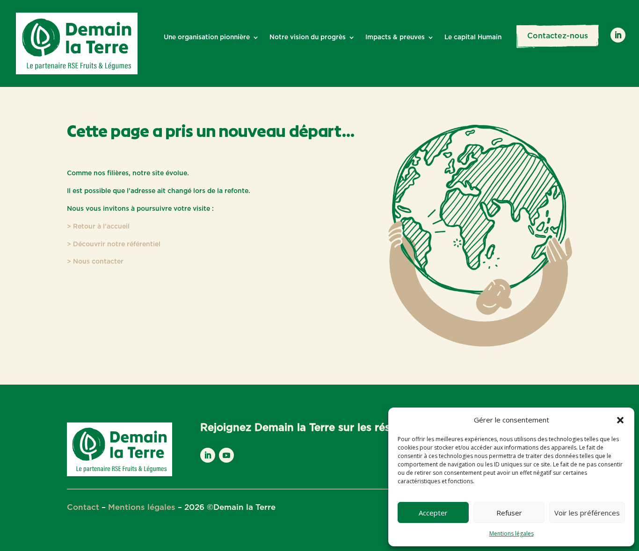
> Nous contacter (95, 261)
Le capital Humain (472, 37)
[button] (620, 420)
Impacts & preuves (395, 37)
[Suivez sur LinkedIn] (617, 35)
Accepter (433, 512)
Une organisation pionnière (207, 37)
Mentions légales (511, 533)
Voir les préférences (587, 512)
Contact (83, 507)
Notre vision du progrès (307, 37)
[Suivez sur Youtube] (226, 455)
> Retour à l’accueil (98, 226)
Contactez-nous (557, 36)
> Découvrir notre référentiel (113, 244)
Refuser (509, 512)
